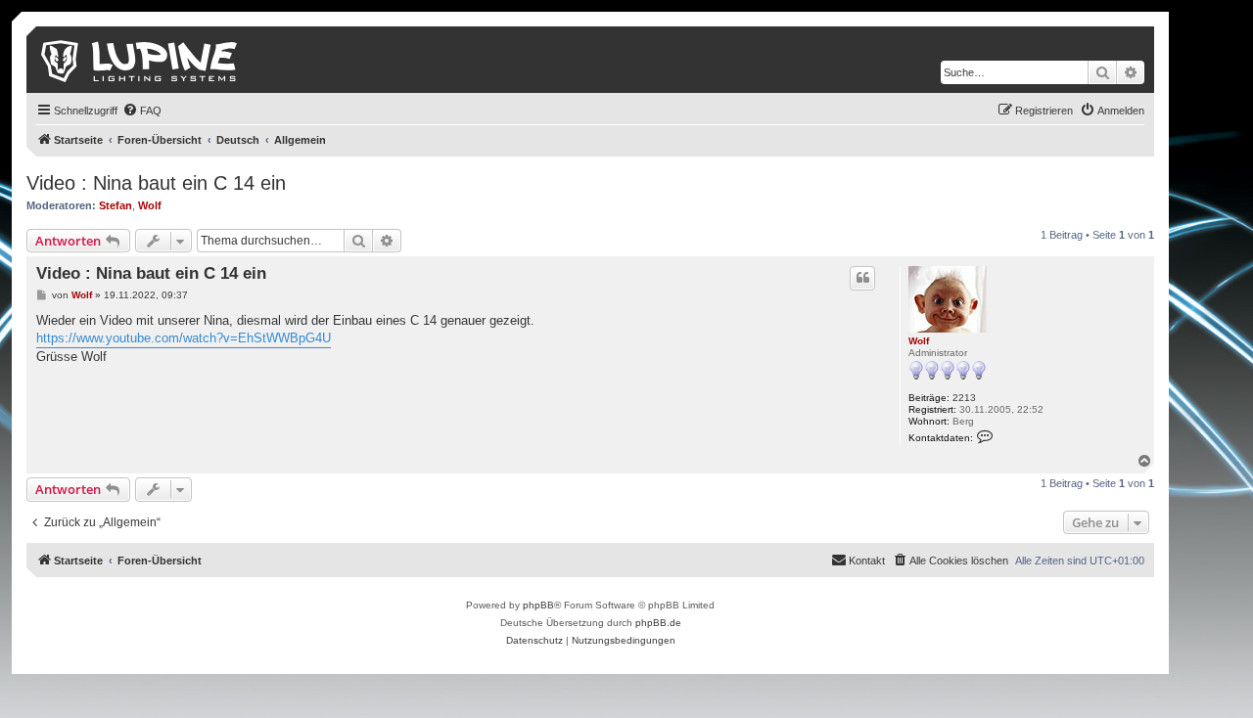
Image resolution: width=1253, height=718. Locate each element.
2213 (964, 397)
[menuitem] (142, 110)
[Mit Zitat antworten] (862, 278)
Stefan (115, 205)
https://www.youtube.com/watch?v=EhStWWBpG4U (183, 338)
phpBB (538, 605)
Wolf (150, 205)
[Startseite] (140, 59)
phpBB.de (658, 622)
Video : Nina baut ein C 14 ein (156, 183)
